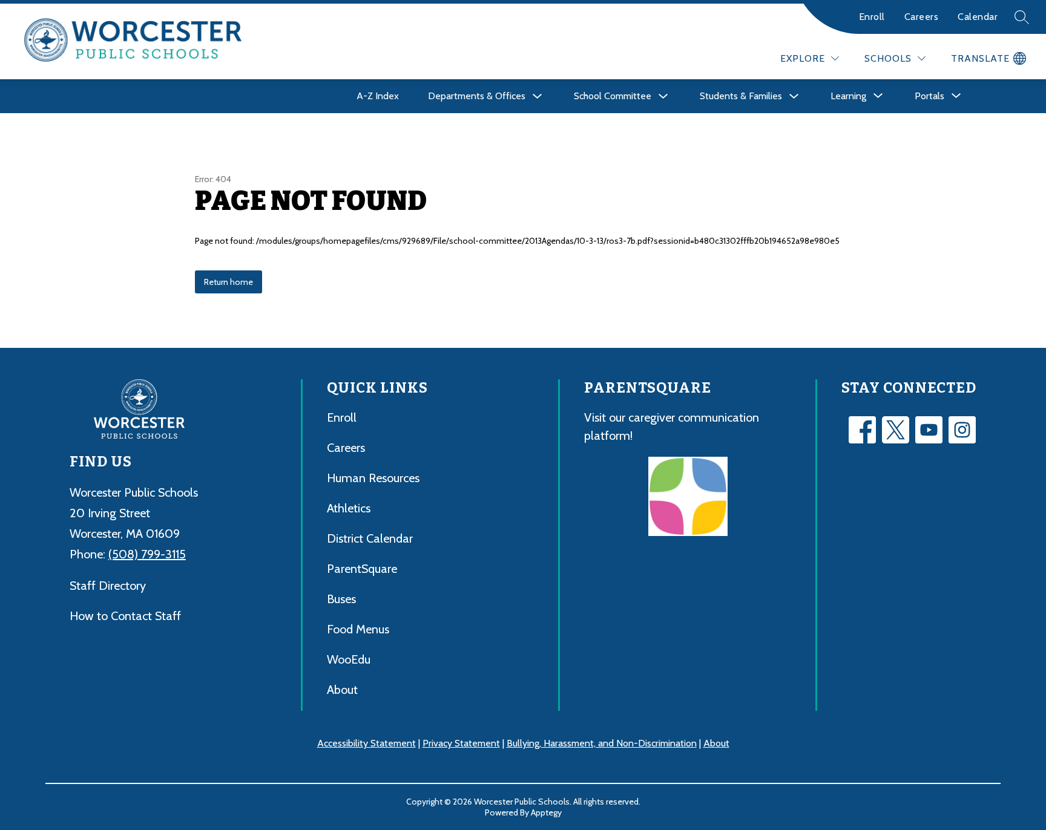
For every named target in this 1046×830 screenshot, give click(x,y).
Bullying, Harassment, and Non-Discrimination (602, 743)
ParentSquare (362, 568)
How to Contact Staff (125, 616)
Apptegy (546, 812)
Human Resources (373, 478)
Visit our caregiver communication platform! (671, 426)
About (342, 689)
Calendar (978, 16)
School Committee (612, 96)
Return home (228, 281)
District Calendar (370, 538)
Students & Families (741, 96)
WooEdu (348, 659)
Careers (921, 16)
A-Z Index (378, 96)
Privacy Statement (461, 743)
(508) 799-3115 (147, 554)
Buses (341, 599)
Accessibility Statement (366, 743)
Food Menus (358, 629)
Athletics (348, 508)
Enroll (872, 16)
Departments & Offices (476, 96)
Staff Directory (108, 585)
